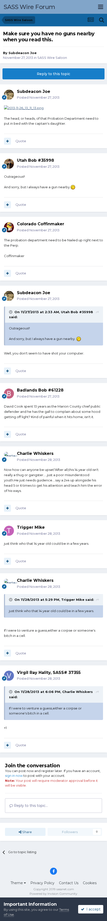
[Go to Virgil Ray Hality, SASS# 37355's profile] (9, 676)
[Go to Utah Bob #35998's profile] (9, 164)
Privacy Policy (42, 883)
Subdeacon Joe (22, 53)
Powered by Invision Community (53, 893)
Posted (38, 97)
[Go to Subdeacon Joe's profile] (9, 95)
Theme (17, 883)
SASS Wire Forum (29, 7)
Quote (20, 141)
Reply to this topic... (30, 805)
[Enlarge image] (24, 108)
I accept (92, 909)
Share (26, 832)
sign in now (14, 776)
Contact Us (68, 883)
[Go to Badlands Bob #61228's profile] (9, 394)
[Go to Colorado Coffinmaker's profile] (9, 227)
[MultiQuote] (7, 141)
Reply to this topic (53, 74)
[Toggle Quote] (11, 312)
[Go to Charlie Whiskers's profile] (9, 457)
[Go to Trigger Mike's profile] (9, 531)
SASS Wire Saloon (52, 58)
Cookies (90, 883)
